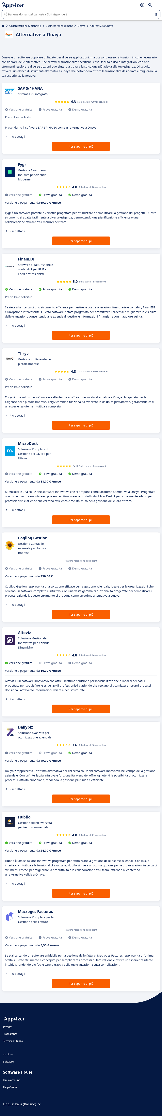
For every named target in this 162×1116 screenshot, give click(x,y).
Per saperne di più (81, 146)
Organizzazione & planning (25, 26)
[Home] (3, 25)
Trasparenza (10, 1034)
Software (8, 1061)
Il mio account (11, 1080)
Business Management (59, 26)
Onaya (81, 26)
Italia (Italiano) (25, 1104)
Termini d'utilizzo (13, 1041)
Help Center (10, 1087)
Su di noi (8, 1054)
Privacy (7, 1026)
